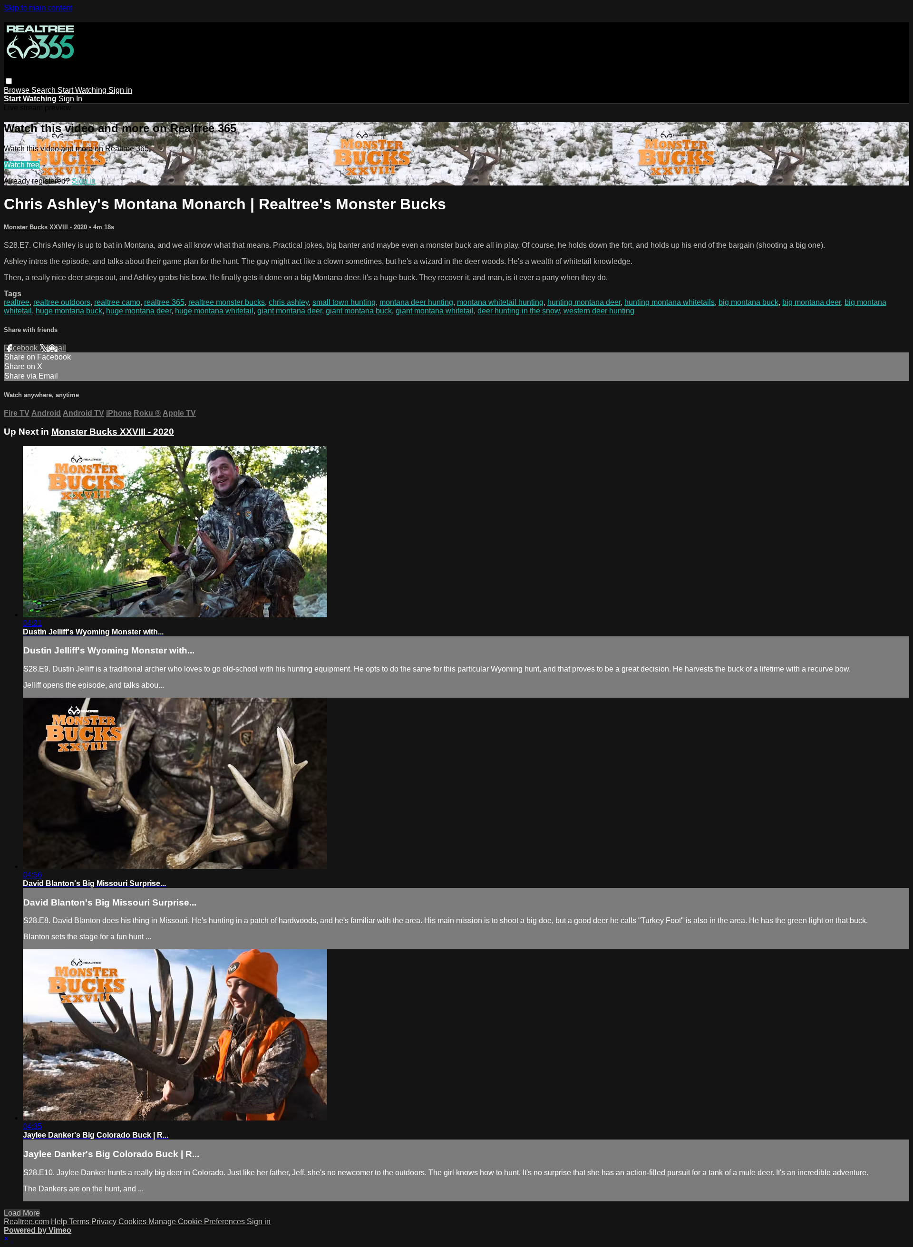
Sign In (70, 99)
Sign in (120, 90)
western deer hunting (598, 311)
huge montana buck (69, 311)
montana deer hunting (416, 302)
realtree (16, 302)
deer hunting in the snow (518, 311)
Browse (17, 90)
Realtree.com (26, 1222)
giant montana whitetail (435, 311)
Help (60, 1222)
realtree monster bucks (226, 302)
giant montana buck (359, 311)
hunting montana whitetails (669, 302)
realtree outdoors (61, 302)
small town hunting (344, 302)
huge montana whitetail (214, 311)
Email (56, 348)
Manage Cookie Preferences (197, 1222)
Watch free (21, 165)
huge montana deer (138, 311)
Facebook (21, 348)
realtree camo (117, 302)
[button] (9, 81)
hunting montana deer (584, 302)
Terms (80, 1222)
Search (44, 90)
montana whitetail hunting (500, 302)
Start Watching (83, 90)
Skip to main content (38, 8)
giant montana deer (289, 311)
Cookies (133, 1222)
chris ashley (289, 302)
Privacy (104, 1222)
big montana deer (811, 302)
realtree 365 (164, 302)
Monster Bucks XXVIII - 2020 (46, 227)
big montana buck (748, 302)
